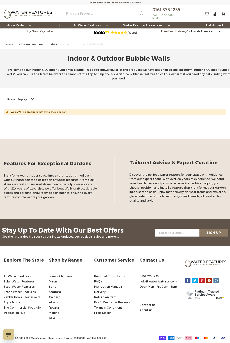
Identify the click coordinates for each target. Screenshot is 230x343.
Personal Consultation (110, 276)
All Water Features (31, 44)
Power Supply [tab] (17, 99)
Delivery (100, 291)
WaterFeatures (39, 338)
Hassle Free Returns (205, 31)
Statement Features (101, 2)
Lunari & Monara (60, 276)
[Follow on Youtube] (209, 280)
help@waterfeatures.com (158, 281)
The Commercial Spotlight (23, 307)
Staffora (55, 291)
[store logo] (28, 13)
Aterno (54, 302)
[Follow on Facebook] (187, 280)
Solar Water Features (19, 281)
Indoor (53, 44)
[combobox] (105, 13)
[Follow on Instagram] (216, 280)
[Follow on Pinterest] (202, 280)
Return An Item (105, 297)
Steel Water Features (19, 286)
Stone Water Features (20, 291)
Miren (53, 281)
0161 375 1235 (149, 276)
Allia (52, 318)
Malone (54, 312)
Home (9, 44)
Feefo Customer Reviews (112, 302)
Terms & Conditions (108, 307)
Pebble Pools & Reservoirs (22, 297)
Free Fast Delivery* (174, 31)
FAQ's (98, 281)
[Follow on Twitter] (195, 280)
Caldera (54, 297)
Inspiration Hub (14, 312)
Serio (52, 286)
